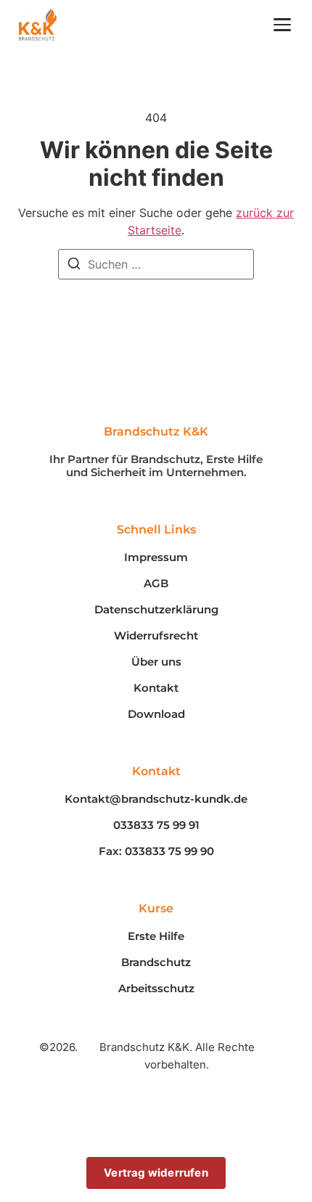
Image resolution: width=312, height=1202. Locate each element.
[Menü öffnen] (282, 24)
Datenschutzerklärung (156, 609)
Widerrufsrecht (156, 635)
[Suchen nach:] (156, 264)
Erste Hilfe (156, 936)
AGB (156, 583)
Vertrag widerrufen (156, 1172)
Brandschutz (156, 962)
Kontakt (156, 688)
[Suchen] (74, 265)
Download (156, 714)
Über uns (156, 662)
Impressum (156, 557)
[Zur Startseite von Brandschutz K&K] (38, 24)
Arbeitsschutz (156, 988)
